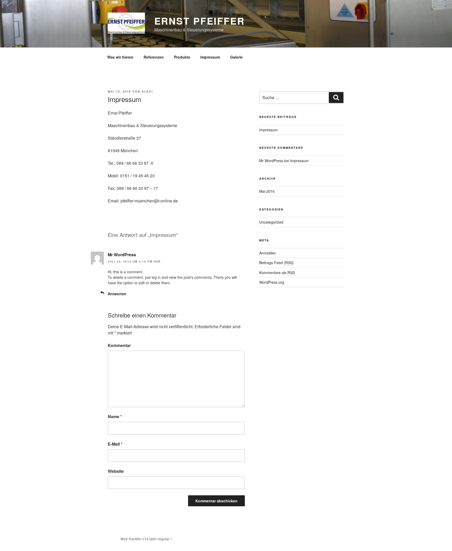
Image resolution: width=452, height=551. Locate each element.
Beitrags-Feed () (276, 262)
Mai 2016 (267, 191)
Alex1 (147, 91)
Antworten (117, 293)
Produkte (182, 57)
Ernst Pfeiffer (199, 20)
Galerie (236, 57)
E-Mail (115, 444)
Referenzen (154, 57)
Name (115, 416)
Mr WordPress (122, 255)
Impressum (210, 57)
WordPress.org (271, 282)
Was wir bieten (120, 57)
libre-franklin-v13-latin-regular (145, 538)
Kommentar (119, 345)
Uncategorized (271, 222)
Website (116, 471)
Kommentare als (277, 272)
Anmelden (267, 252)
